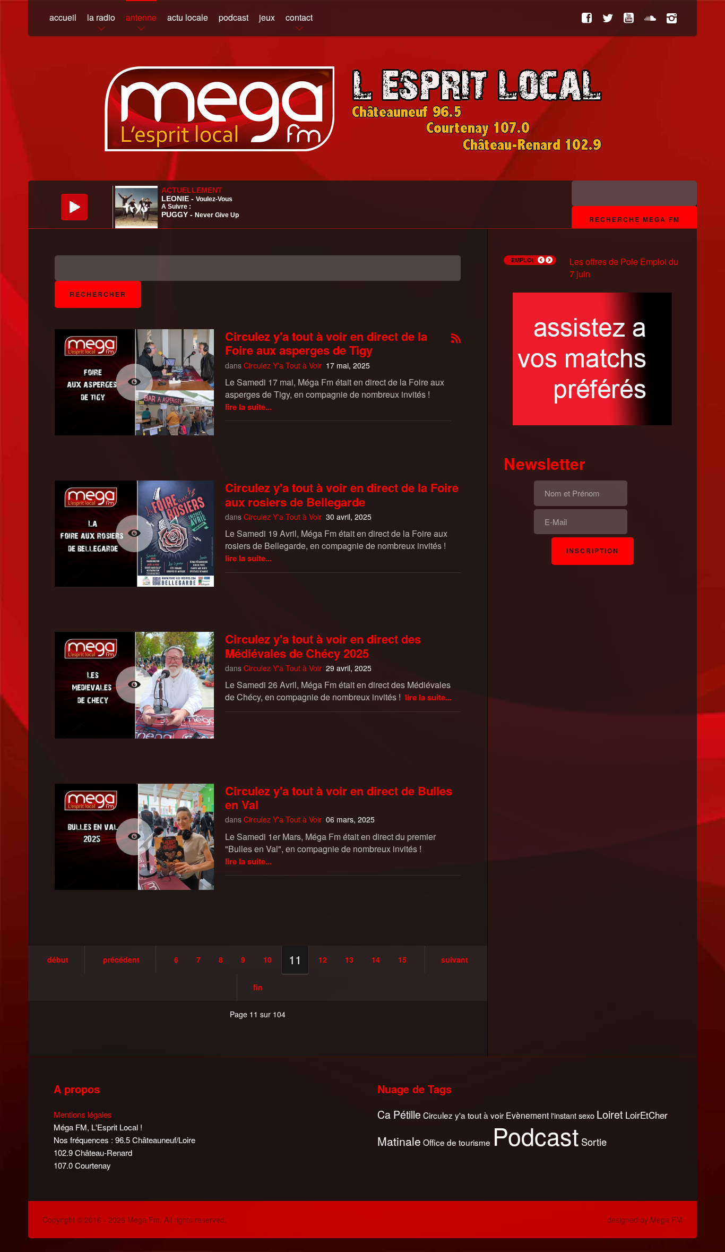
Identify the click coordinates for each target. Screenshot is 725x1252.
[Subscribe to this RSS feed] (456, 339)
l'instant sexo (572, 1115)
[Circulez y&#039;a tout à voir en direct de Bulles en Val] (134, 837)
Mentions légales (83, 1114)
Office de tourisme (456, 1142)
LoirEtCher (646, 1115)
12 (322, 959)
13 (349, 959)
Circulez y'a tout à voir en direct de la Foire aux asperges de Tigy (326, 343)
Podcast (536, 1135)
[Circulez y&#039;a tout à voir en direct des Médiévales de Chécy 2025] (134, 685)
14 (376, 959)
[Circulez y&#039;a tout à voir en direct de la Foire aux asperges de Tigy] (134, 382)
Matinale (399, 1141)
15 (402, 959)
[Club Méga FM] (592, 357)
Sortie (594, 1142)
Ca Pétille (399, 1115)
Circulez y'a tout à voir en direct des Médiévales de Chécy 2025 (323, 645)
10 (267, 959)
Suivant (454, 959)
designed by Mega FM (645, 1219)
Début (57, 959)
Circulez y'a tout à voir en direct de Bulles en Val (338, 797)
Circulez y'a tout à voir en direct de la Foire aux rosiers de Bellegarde (342, 494)
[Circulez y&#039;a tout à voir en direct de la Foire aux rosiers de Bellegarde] (134, 534)
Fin (258, 987)
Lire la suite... (248, 407)
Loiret (610, 1114)
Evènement (527, 1115)
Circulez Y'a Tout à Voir (283, 365)
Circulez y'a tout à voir (463, 1115)
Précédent (121, 959)
